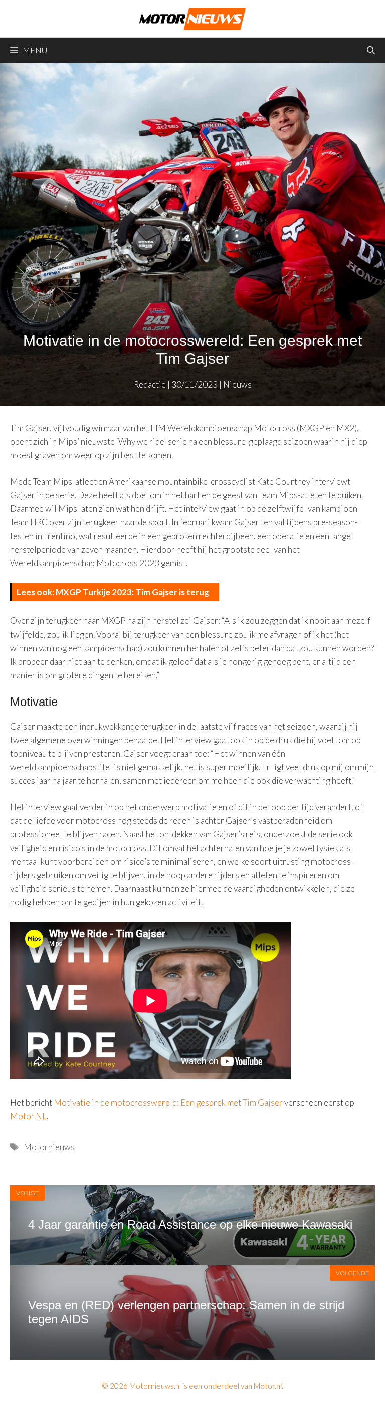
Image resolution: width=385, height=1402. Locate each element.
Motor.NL (28, 1116)
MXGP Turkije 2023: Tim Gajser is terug (132, 592)
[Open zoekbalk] (371, 50)
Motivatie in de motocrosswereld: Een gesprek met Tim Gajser (168, 1102)
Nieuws (237, 384)
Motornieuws (49, 1147)
